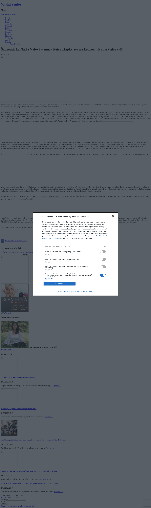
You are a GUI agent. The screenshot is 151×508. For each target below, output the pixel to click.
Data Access (75, 291)
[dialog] (75, 254)
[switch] (103, 251)
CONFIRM (59, 283)
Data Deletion (63, 291)
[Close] (114, 217)
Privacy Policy (88, 291)
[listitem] (75, 247)
